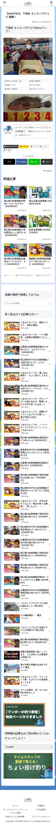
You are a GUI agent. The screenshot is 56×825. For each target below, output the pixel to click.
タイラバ (45, 146)
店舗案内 (41, 806)
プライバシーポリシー (41, 817)
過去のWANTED (12, 146)
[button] (47, 162)
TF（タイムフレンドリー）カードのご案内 (15, 811)
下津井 (8, 150)
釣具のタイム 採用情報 (15, 817)
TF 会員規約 (41, 810)
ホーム (15, 806)
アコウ (35, 146)
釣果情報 (25, 146)
